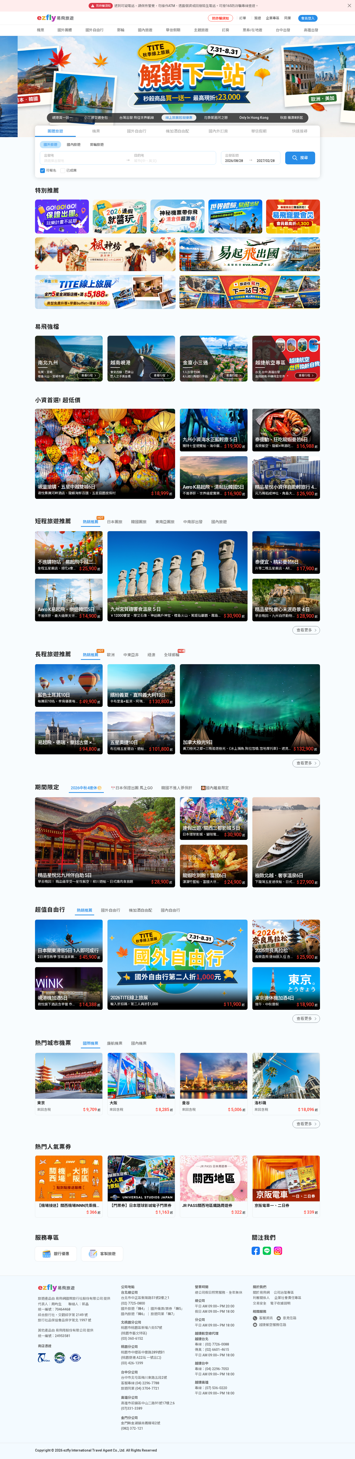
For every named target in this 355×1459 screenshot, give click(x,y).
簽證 (257, 18)
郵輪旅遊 (97, 145)
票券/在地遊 (252, 30)
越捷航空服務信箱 (272, 1325)
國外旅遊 (50, 145)
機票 (96, 131)
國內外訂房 (218, 131)
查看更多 (304, 630)
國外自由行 (94, 30)
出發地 (49, 155)
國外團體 (64, 30)
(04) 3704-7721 (147, 1388)
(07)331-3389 (131, 1408)
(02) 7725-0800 (133, 1303)
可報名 (51, 170)
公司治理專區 (284, 1292)
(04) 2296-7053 (217, 1369)
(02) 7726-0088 (217, 1344)
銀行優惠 (61, 1254)
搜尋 (304, 157)
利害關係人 (261, 1298)
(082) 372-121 (132, 1428)
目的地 (139, 155)
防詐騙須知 (220, 18)
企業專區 (272, 18)
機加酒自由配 (177, 131)
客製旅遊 (108, 1254)
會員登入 (308, 18)
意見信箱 (289, 1318)
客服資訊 (266, 1318)
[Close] (349, 5)
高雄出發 (311, 30)
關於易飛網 (261, 1292)
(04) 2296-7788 (147, 1383)
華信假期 (173, 30)
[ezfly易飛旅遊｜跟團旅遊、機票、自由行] (55, 18)
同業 (287, 18)
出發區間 (232, 155)
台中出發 (283, 30)
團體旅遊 (55, 131)
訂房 (225, 30)
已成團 (71, 170)
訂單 (242, 18)
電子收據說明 (280, 1303)
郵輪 (120, 30)
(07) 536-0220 (216, 1388)
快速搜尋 (299, 131)
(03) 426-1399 (132, 1363)
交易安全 (259, 1303)
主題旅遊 (201, 30)
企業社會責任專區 (287, 1298)
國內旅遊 (73, 145)
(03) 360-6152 (132, 1338)
